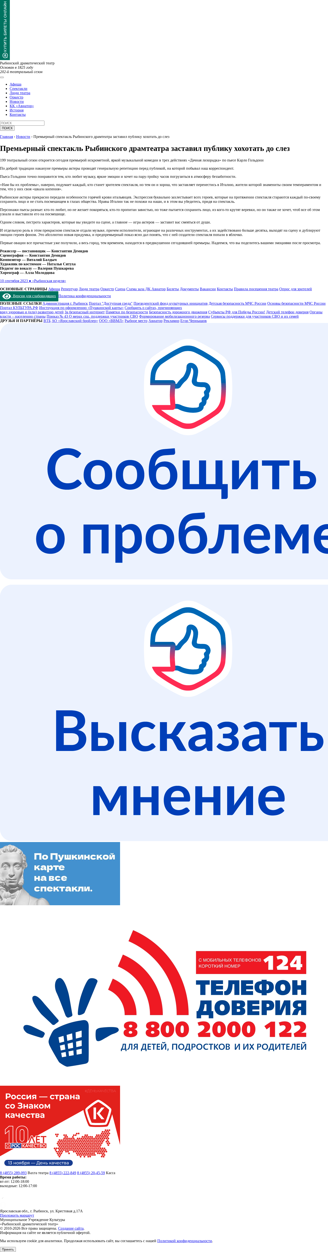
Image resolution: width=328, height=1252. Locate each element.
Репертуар (69, 289)
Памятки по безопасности (127, 312)
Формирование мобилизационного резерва (174, 316)
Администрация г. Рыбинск (65, 303)
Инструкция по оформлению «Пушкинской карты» (81, 308)
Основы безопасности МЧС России (296, 303)
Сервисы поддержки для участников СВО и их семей (255, 316)
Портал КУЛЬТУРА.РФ (19, 308)
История (17, 110)
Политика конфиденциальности (84, 296)
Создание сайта (71, 1228)
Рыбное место (136, 321)
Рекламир (171, 321)
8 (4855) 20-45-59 (91, 1173)
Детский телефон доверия (287, 312)
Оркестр (16, 97)
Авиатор (155, 321)
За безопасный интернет (85, 312)
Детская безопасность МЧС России (237, 303)
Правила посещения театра (256, 289)
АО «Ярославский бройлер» (75, 321)
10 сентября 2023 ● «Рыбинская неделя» (33, 281)
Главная (6, 137)
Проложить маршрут (17, 1215)
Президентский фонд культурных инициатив (171, 303)
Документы (189, 289)
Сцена (120, 289)
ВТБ (47, 321)
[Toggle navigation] (2, 77)
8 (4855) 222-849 (62, 1173)
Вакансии (208, 289)
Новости (17, 101)
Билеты (173, 289)
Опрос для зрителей (295, 289)
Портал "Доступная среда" (111, 303)
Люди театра (20, 93)
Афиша (15, 84)
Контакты (18, 114)
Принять (8, 1249)
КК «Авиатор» (22, 106)
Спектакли (18, 89)
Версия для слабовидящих (33, 296)
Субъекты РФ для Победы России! (236, 312)
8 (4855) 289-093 (13, 1173)
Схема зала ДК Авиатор (146, 289)
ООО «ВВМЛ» (111, 321)
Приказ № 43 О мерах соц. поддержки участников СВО (92, 316)
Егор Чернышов (193, 321)
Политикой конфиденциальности (184, 1241)
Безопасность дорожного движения (178, 312)
